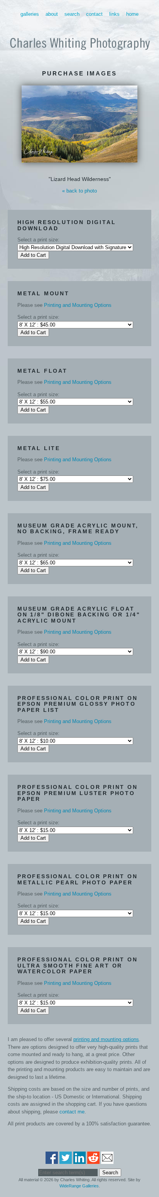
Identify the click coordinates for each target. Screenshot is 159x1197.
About (52, 14)
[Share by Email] (107, 1160)
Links (114, 14)
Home (132, 14)
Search (72, 14)
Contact (94, 14)
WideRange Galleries (79, 1186)
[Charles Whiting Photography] (79, 53)
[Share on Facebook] (52, 1160)
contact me (72, 1112)
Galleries (29, 14)
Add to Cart (33, 255)
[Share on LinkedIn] (79, 1160)
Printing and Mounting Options (78, 305)
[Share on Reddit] (93, 1160)
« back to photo (79, 191)
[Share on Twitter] (65, 1160)
